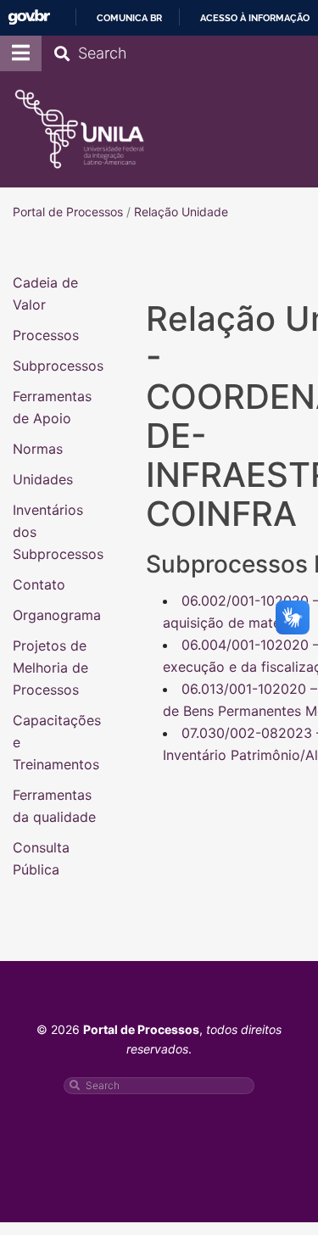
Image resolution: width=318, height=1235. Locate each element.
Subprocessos (58, 365)
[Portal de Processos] (80, 129)
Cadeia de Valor (45, 293)
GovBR (29, 17)
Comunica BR (129, 18)
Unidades (43, 479)
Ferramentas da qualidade (54, 805)
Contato (39, 584)
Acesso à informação (255, 18)
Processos (46, 335)
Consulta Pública (41, 858)
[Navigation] (21, 53)
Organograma (57, 614)
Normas (38, 448)
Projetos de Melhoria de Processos (50, 667)
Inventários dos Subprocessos (58, 531)
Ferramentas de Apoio (52, 407)
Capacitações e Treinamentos (57, 742)
